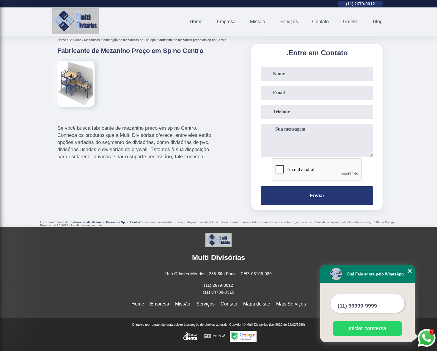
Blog (378, 21)
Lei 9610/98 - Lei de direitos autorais (77, 225)
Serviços (288, 21)
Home (196, 21)
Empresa (226, 21)
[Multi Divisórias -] (75, 32)
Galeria (351, 21)
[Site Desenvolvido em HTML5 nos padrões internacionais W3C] (214, 336)
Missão (257, 21)
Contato (320, 21)
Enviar (317, 195)
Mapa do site (256, 303)
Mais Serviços (291, 303)
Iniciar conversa (367, 328)
